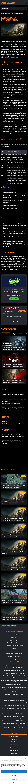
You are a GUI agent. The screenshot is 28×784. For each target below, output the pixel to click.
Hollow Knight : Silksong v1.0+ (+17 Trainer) (14, 670)
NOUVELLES (7, 333)
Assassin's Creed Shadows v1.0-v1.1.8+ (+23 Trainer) (14, 702)
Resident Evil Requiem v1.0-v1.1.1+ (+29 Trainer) (14, 708)
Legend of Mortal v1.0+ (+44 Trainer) (14, 665)
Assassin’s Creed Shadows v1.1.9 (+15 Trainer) (14, 711)
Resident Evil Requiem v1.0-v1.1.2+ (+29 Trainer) (14, 720)
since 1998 (21, 311)
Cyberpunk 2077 (14, 640)
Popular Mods (14, 753)
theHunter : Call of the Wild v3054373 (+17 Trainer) (14, 667)
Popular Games (14, 747)
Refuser (14, 775)
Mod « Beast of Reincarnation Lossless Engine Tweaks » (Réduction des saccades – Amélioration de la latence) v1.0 (14, 399)
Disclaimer (14, 741)
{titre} (13, 782)
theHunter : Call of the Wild (14, 651)
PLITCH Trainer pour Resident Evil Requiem (14, 705)
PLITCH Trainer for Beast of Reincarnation (12, 421)
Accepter (14, 771)
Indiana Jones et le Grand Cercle (14, 653)
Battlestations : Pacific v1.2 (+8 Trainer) (14, 694)
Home (2, 13)
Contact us (14, 739)
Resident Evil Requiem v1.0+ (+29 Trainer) (14, 700)
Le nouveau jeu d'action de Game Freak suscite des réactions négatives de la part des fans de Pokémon (13, 441)
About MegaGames (14, 736)
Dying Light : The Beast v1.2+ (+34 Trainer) (14, 673)
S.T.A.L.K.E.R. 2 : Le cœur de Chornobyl (14, 645)
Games (8, 13)
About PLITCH (14, 298)
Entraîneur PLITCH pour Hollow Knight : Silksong (14, 687)
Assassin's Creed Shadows (14, 634)
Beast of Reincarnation (17, 13)
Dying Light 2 (14, 637)
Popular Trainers (14, 750)
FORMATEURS (18, 333)
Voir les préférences (14, 779)
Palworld (14, 648)
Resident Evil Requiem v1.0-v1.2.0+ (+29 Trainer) (14, 713)
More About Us (14, 321)
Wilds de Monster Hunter (14, 656)
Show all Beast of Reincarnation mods (11, 410)
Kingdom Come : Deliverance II (14, 642)
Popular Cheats (14, 756)
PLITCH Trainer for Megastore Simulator (14, 727)
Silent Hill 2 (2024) (14, 659)
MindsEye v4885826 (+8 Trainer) (14, 684)
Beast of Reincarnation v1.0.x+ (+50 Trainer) (12, 423)
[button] (26, 758)
